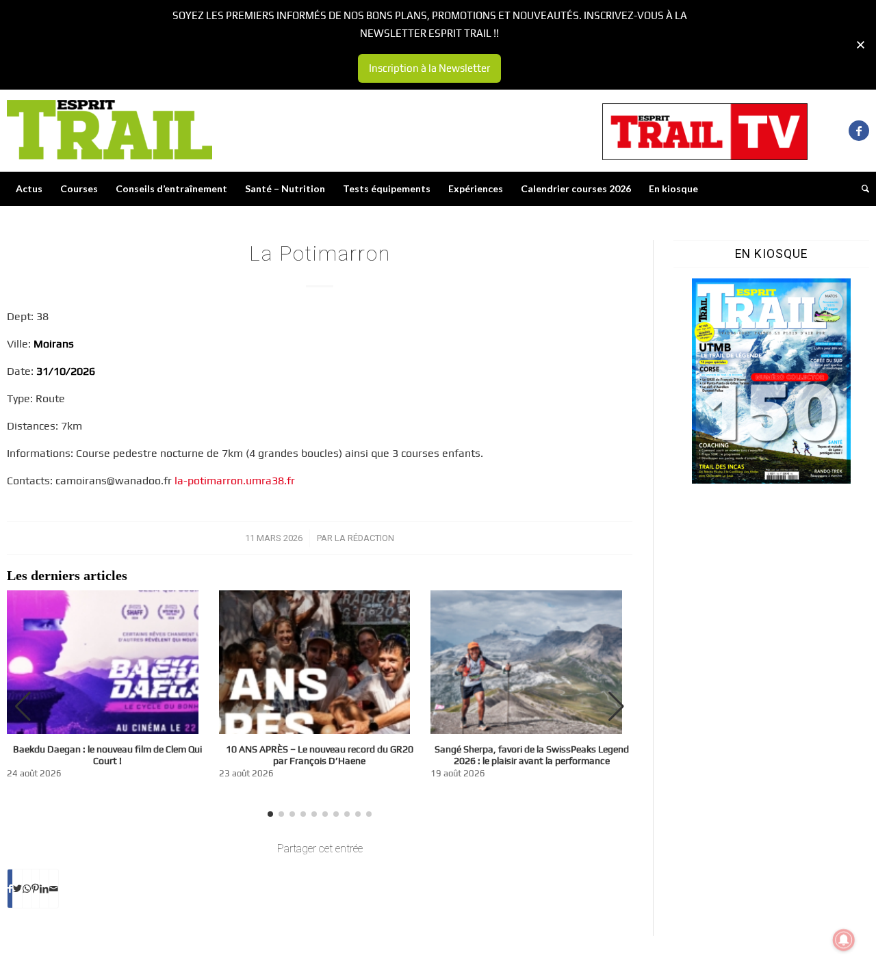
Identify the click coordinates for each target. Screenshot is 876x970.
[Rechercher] (861, 189)
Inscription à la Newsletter (429, 68)
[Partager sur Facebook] (10, 888)
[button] (616, 707)
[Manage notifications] (844, 940)
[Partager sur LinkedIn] (44, 888)
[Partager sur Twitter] (17, 888)
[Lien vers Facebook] (859, 130)
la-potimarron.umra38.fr (235, 480)
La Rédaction (364, 538)
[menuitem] (29, 189)
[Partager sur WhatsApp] (27, 888)
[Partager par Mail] (53, 888)
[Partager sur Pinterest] (35, 888)
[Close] (860, 44)
